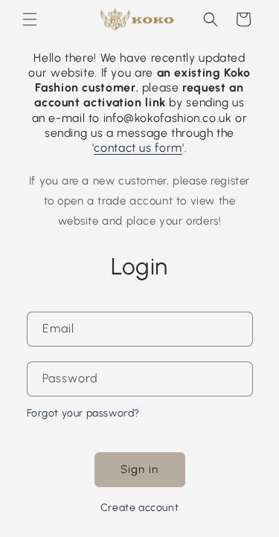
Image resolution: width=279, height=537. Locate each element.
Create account (139, 507)
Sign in (139, 469)
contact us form (138, 148)
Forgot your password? (84, 413)
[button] (29, 19)
